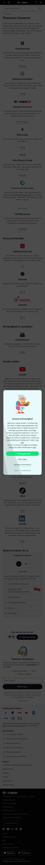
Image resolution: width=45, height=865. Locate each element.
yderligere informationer (22, 465)
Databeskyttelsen (26, 470)
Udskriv (16, 470)
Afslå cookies (22, 459)
